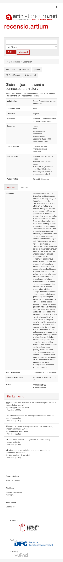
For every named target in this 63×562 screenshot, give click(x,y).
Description (11, 187)
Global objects (14, 61)
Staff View (24, 187)
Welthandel (37, 133)
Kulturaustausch (39, 136)
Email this (25, 69)
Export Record (14, 75)
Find (12, 52)
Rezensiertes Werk (40, 141)
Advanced (23, 52)
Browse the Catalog (14, 492)
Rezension (37, 151)
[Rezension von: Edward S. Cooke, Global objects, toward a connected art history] (43, 170)
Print (38, 69)
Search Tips (11, 506)
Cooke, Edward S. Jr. (41, 101)
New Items (10, 494)
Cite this (11, 69)
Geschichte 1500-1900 (42, 138)
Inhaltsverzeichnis (40, 146)
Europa (36, 126)
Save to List (31, 75)
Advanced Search (13, 480)
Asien (35, 128)
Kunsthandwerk (39, 131)
